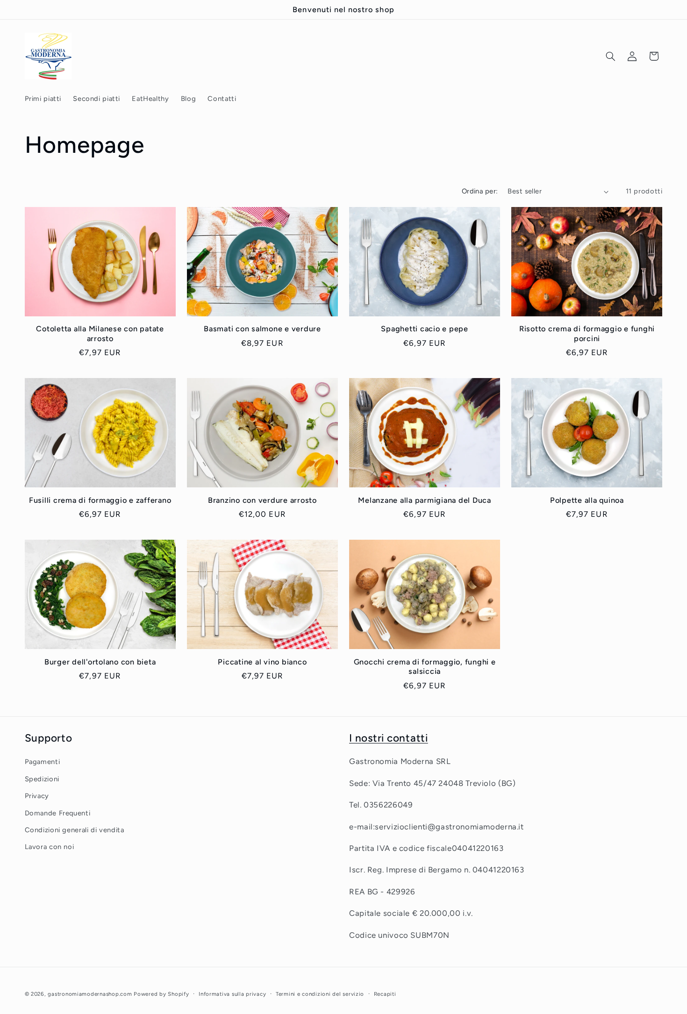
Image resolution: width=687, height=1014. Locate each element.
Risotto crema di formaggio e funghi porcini (587, 333)
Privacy (37, 796)
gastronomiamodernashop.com (90, 994)
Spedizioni (42, 779)
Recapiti (385, 994)
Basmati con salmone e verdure (262, 328)
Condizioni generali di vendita (74, 830)
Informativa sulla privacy (232, 994)
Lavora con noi (49, 847)
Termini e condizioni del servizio (320, 994)
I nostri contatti (388, 738)
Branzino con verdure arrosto (262, 500)
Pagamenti (42, 762)
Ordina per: (480, 191)
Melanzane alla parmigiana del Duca (424, 500)
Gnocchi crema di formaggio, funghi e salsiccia (425, 666)
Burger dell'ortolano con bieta (100, 661)
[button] (610, 56)
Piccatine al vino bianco (262, 661)
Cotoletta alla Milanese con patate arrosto (100, 333)
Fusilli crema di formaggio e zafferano (100, 500)
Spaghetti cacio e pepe (424, 328)
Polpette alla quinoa (587, 500)
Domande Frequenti (58, 813)
